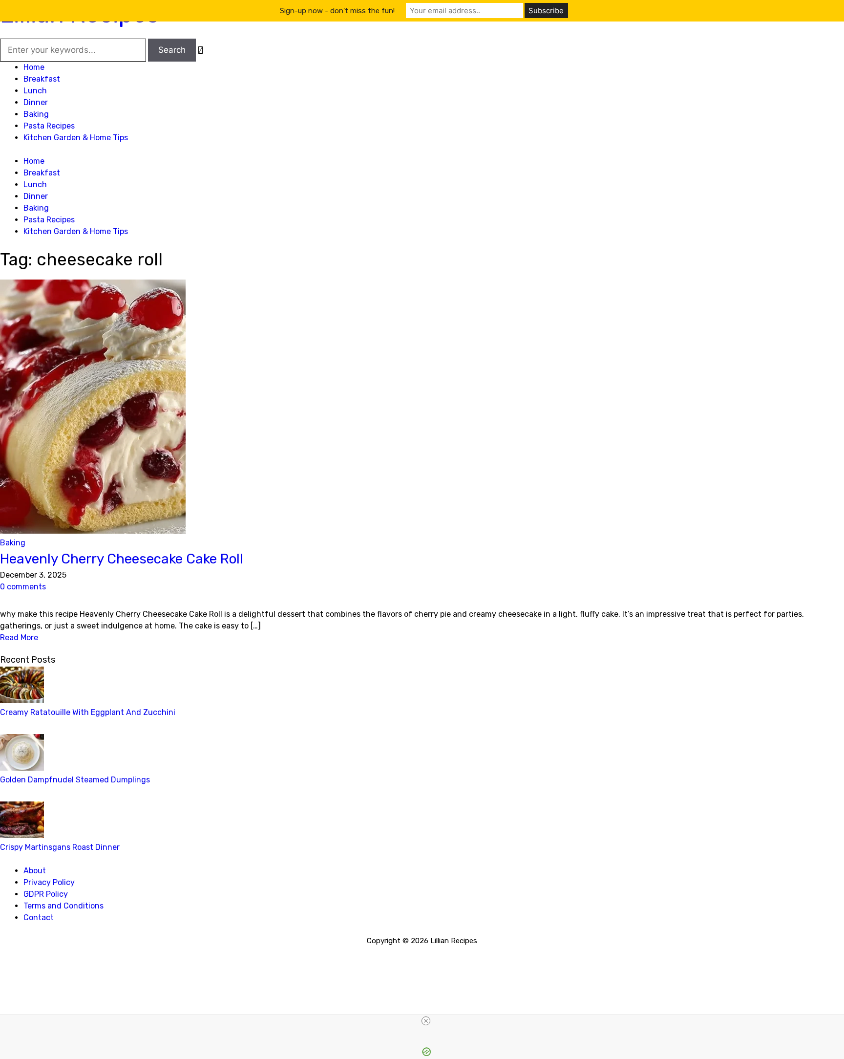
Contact (38, 917)
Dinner (35, 102)
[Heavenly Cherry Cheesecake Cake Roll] (93, 531)
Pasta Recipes (49, 125)
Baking (36, 114)
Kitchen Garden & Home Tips (75, 137)
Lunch (35, 90)
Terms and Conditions (63, 905)
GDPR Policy (45, 894)
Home (33, 67)
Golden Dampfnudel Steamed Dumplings (75, 779)
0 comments (23, 586)
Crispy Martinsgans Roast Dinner (60, 847)
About (34, 870)
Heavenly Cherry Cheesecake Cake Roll (121, 559)
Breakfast (41, 79)
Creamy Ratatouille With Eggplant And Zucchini (87, 712)
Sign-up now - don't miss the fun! (337, 10)
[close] (426, 1020)
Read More (19, 637)
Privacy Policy (49, 882)
